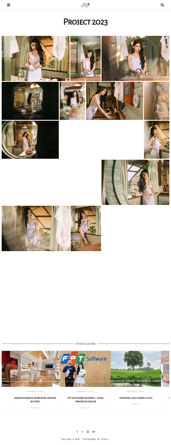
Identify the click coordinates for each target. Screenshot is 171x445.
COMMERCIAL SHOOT (35, 391)
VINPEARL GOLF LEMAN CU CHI (135, 398)
